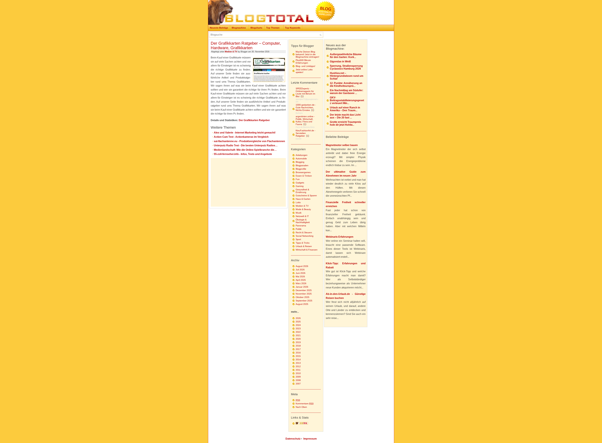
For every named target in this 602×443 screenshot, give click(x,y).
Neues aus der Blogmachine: (336, 47)
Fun (298, 179)
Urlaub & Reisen (304, 246)
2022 (298, 332)
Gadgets (300, 182)
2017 (298, 349)
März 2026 (301, 283)
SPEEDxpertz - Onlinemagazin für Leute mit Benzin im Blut (305, 92)
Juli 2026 (300, 269)
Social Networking (304, 236)
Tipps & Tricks (302, 243)
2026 (298, 318)
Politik (298, 229)
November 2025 (304, 293)
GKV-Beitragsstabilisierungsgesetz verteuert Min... (347, 100)
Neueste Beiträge (219, 27)
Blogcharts (256, 27)
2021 (298, 335)
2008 (298, 380)
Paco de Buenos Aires (305, 127)
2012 (298, 366)
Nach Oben (301, 407)
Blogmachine (239, 27)
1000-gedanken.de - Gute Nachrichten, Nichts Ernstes (306, 107)
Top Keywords (292, 27)
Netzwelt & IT (302, 216)
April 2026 (301, 280)
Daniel (298, 139)
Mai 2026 (300, 276)
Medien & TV (231, 51)
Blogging (300, 162)
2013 (298, 363)
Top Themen (273, 27)
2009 (298, 376)
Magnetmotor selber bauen (342, 145)
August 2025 (302, 304)
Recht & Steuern (304, 232)
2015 (298, 356)
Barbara (299, 113)
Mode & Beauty (303, 209)
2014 (298, 359)
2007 (298, 383)
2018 (298, 345)
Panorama (301, 225)
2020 (298, 339)
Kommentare (305, 403)
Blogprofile (301, 169)
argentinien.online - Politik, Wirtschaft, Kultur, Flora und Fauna (305, 120)
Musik (298, 212)
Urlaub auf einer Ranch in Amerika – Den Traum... (345, 109)
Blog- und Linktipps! (305, 66)
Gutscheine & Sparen (306, 195)
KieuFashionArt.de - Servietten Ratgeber (305, 133)
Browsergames (303, 172)
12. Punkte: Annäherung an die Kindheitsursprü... (346, 84)
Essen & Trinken (304, 176)
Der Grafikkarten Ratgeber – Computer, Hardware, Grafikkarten (246, 45)
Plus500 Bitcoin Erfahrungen (303, 61)
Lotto (298, 202)
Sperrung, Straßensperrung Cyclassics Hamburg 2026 (346, 67)
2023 (298, 328)
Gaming (300, 186)
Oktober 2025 (302, 297)
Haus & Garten (303, 199)
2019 (298, 342)
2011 (298, 370)
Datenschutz (293, 438)
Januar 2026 (302, 287)
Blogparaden (302, 165)
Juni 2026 (300, 273)
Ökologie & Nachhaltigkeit (303, 221)
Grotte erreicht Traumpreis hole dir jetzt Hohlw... (345, 123)
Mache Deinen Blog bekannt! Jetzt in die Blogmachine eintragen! (307, 54)
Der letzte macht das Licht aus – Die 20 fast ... (345, 116)
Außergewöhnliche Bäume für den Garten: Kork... (346, 55)
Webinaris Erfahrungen (339, 236)
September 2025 (304, 300)
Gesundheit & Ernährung (302, 190)
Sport (298, 239)
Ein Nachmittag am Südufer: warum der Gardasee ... (346, 91)
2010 (298, 373)
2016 (298, 352)
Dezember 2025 (304, 290)
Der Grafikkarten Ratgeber (254, 120)
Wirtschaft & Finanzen (306, 249)
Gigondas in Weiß (340, 61)
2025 (298, 321)
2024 (298, 325)
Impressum (310, 438)
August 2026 (302, 266)
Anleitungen (301, 155)
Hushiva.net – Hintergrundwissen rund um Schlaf (346, 76)
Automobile (301, 158)
